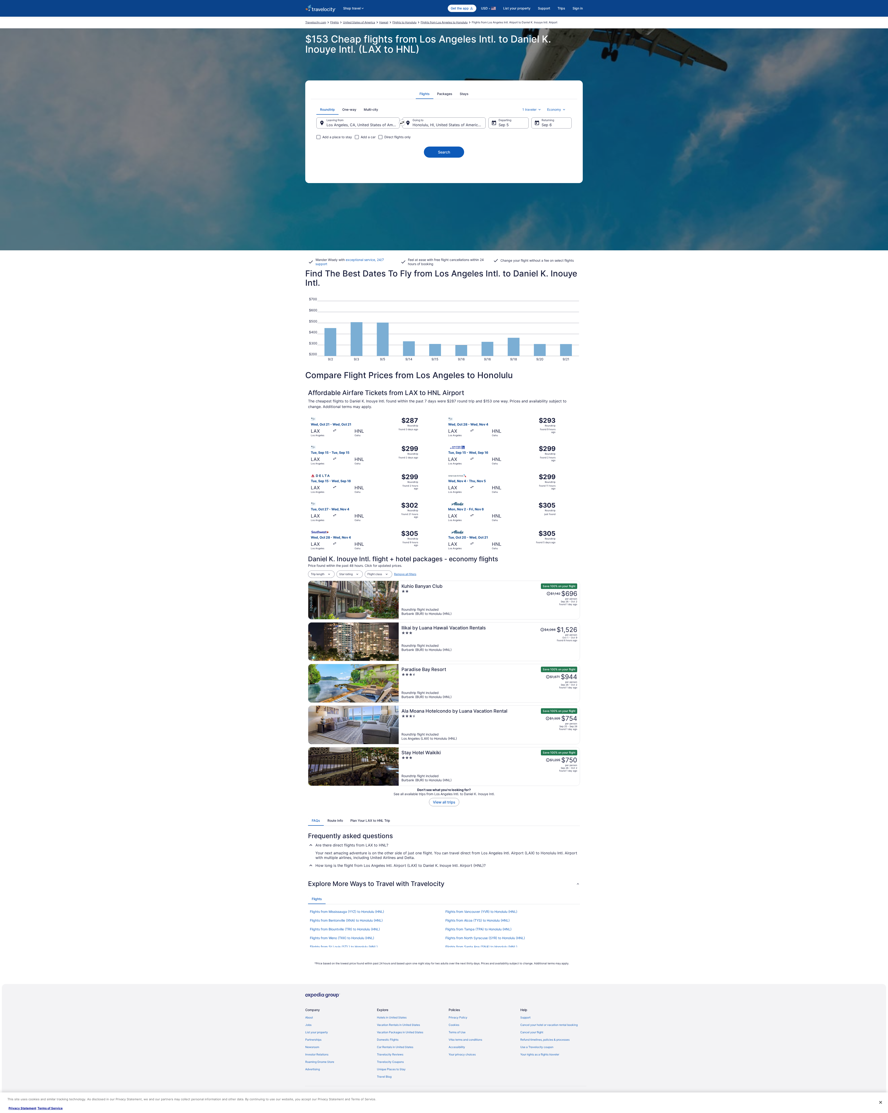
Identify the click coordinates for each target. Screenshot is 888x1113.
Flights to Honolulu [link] (404, 22)
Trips (561, 8)
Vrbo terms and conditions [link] (465, 1039)
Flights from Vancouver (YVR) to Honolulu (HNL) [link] (481, 912)
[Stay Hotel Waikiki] (489, 766)
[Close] (881, 1102)
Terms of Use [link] (457, 1032)
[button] (444, 883)
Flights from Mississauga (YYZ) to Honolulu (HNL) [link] (347, 912)
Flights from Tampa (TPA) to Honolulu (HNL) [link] (478, 929)
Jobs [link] (308, 1025)
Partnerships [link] (313, 1039)
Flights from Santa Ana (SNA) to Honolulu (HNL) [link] (481, 947)
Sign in (578, 8)
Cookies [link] (454, 1025)
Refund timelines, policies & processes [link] (545, 1039)
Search (444, 152)
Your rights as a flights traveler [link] (539, 1054)
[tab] (424, 94)
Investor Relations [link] (316, 1054)
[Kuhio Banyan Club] (489, 600)
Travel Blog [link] (384, 1076)
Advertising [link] (312, 1069)
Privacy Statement (22, 1108)
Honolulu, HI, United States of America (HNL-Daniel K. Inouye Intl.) (449, 125)
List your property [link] (316, 1032)
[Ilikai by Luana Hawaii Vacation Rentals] (489, 641)
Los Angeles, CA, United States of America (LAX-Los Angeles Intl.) (363, 125)
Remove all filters (405, 574)
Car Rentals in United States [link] (395, 1047)
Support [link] (525, 1017)
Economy (554, 109)
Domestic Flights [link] (387, 1039)
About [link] (309, 1017)
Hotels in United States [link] (392, 1017)
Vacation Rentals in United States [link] (398, 1025)
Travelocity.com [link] (315, 22)
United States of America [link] (359, 22)
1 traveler (529, 109)
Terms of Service (50, 1108)
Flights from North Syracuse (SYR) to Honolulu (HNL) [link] (485, 938)
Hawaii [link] (383, 22)
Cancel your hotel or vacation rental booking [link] (549, 1025)
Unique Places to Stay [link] (391, 1069)
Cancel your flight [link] (531, 1032)
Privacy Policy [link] (458, 1017)
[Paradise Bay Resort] (489, 683)
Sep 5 (504, 125)
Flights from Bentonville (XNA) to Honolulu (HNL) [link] (346, 920)
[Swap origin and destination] (402, 123)
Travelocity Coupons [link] (390, 1062)
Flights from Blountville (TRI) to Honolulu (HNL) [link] (345, 929)
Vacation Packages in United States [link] (400, 1032)
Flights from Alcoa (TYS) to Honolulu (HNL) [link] (477, 920)
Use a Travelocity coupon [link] (536, 1047)
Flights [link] (334, 22)
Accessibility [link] (457, 1047)
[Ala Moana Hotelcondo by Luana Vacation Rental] (489, 724)
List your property (516, 8)
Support (544, 8)
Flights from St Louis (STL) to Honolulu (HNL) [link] (344, 947)
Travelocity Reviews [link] (390, 1054)
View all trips (444, 802)
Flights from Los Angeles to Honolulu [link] (444, 22)
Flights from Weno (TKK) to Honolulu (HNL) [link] (342, 938)
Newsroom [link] (312, 1047)
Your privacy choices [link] (462, 1054)
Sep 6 (547, 125)
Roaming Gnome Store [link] (319, 1062)
